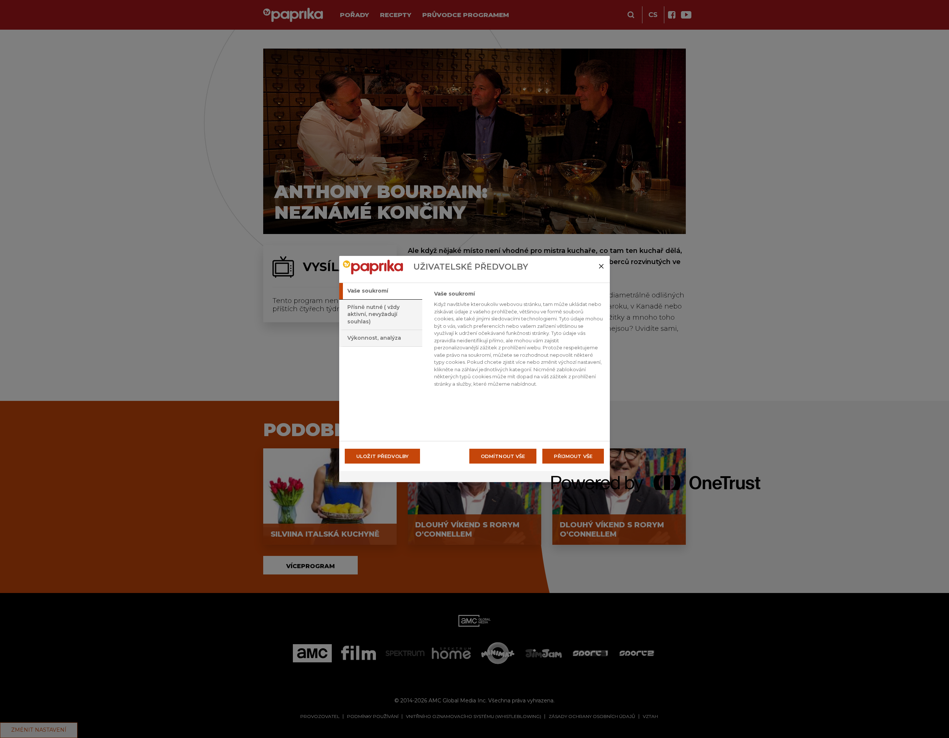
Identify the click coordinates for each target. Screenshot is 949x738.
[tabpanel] (518, 340)
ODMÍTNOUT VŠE (503, 456)
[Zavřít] (601, 266)
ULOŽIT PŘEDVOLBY (382, 456)
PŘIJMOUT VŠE (573, 456)
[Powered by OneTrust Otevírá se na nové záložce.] (578, 477)
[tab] (380, 291)
